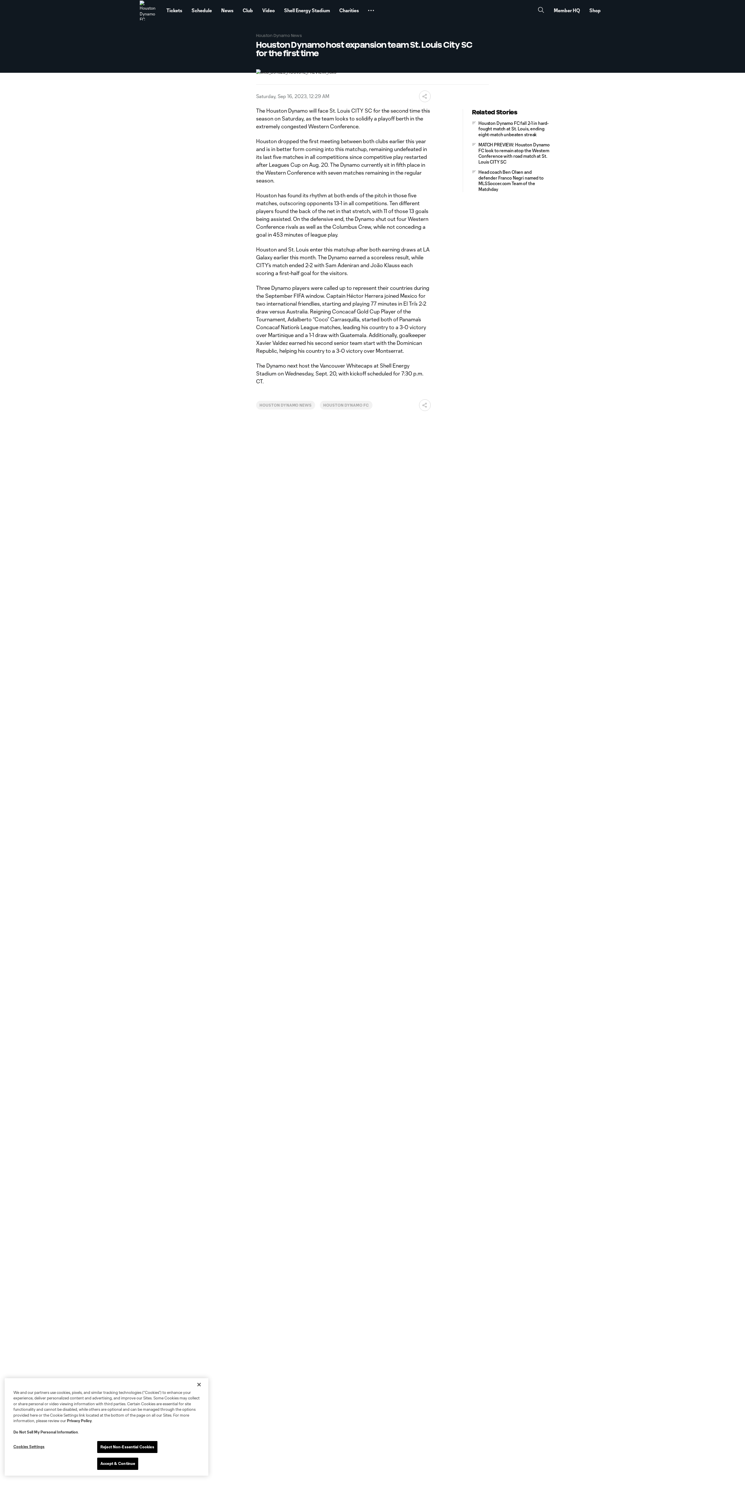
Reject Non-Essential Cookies (127, 1447)
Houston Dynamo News (286, 405)
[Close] (199, 1384)
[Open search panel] (541, 10)
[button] (371, 10)
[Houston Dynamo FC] (149, 10)
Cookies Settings (29, 1446)
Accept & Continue (117, 1463)
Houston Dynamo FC (346, 405)
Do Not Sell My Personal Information (45, 1432)
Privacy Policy (79, 1420)
